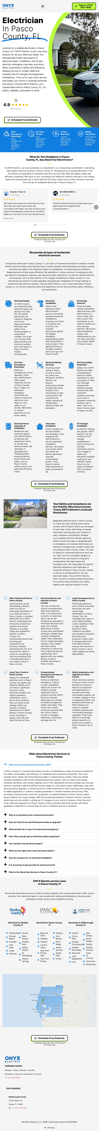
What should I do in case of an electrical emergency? (34, 829)
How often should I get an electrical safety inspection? (34, 836)
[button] (43, 6)
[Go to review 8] (55, 224)
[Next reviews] (96, 207)
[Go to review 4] (43, 224)
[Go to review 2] (37, 224)
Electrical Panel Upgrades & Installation (21, 425)
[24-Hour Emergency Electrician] (8, 365)
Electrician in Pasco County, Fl (49, 923)
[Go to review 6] (49, 224)
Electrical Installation (51, 302)
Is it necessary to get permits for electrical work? (32, 865)
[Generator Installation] (40, 426)
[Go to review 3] (40, 224)
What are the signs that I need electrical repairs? (32, 850)
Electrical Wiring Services (53, 363)
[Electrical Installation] (40, 303)
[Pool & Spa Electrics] (71, 303)
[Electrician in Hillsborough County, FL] (81, 911)
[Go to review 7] (52, 224)
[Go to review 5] (46, 224)
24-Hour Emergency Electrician (19, 364)
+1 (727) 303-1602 (12, 1078)
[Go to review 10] (61, 224)
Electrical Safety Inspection (84, 363)
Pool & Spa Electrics (82, 302)
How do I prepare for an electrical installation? (30, 858)
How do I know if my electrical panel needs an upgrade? (35, 822)
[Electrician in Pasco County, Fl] (49, 911)
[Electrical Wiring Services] (40, 365)
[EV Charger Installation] (71, 426)
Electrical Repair (22, 301)
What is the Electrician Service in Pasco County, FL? (33, 872)
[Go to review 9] (58, 224)
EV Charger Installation (82, 424)
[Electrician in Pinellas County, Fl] (18, 911)
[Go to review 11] (64, 224)
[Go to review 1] (35, 224)
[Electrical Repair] (8, 303)
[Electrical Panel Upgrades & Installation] (8, 426)
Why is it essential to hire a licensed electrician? (31, 815)
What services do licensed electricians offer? (30, 765)
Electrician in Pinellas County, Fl (18, 923)
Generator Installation (51, 424)
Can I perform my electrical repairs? (26, 843)
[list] (49, 205)
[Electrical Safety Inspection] (71, 365)
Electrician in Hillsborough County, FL (81, 923)
